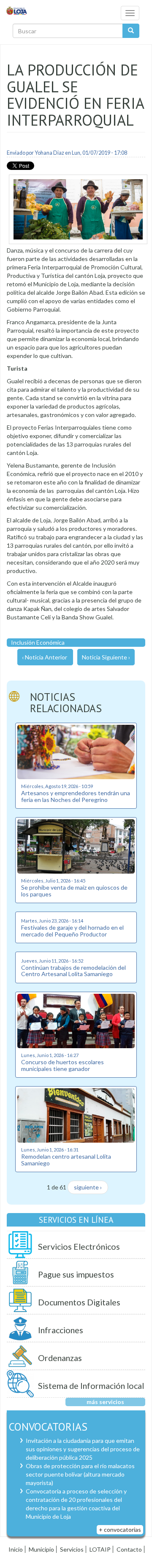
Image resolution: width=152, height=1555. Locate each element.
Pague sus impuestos (76, 1274)
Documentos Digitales (79, 1302)
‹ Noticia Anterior (44, 657)
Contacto (129, 1549)
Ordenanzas (60, 1358)
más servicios (105, 1401)
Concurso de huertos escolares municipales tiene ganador (62, 1065)
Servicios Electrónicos (79, 1246)
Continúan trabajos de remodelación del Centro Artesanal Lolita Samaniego (73, 970)
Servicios (72, 1549)
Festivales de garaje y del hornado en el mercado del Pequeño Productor (72, 930)
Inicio (15, 1549)
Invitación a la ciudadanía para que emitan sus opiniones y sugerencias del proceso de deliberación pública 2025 (83, 1449)
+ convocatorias (120, 1529)
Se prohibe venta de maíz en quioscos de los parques (74, 890)
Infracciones (60, 1330)
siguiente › (88, 1187)
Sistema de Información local (91, 1386)
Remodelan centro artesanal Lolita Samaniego (66, 1159)
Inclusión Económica (38, 642)
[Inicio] (16, 10)
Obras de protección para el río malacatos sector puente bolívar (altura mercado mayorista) (80, 1474)
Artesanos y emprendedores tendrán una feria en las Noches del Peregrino (75, 796)
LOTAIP (100, 1549)
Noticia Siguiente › (106, 657)
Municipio (41, 1549)
